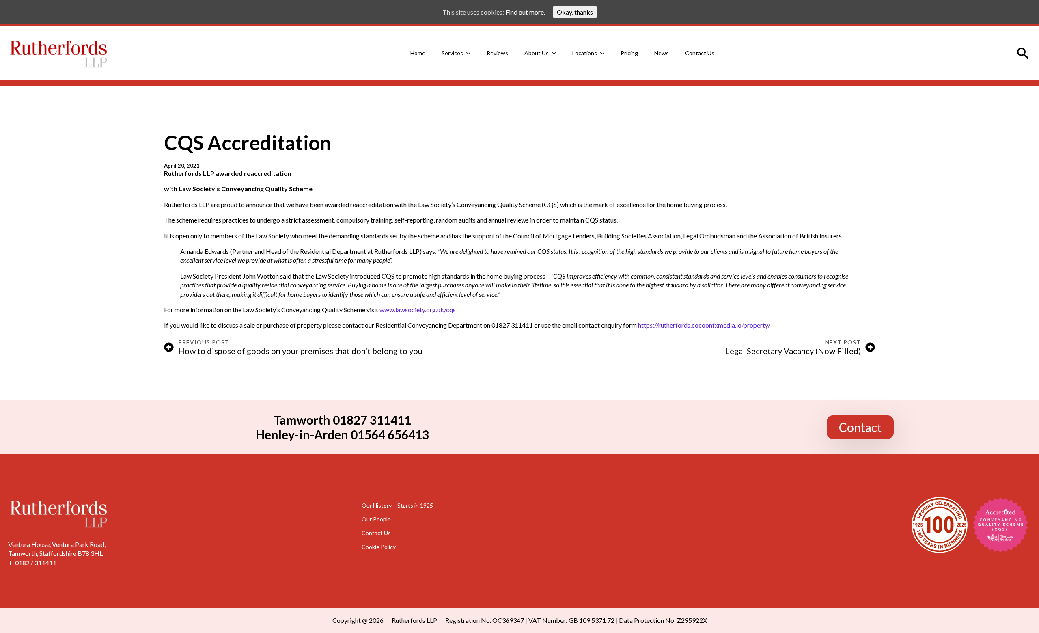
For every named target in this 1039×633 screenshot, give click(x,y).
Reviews (497, 53)
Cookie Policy (379, 546)
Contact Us (699, 53)
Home (417, 53)
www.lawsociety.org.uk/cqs (417, 309)
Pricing (629, 53)
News (661, 53)
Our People (376, 519)
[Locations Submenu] (604, 53)
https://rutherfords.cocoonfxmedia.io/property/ (704, 325)
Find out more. (525, 12)
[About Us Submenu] (556, 53)
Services (452, 53)
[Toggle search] (1023, 53)
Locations (584, 53)
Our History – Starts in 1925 (397, 505)
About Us (536, 53)
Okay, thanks (575, 12)
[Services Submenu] (471, 53)
